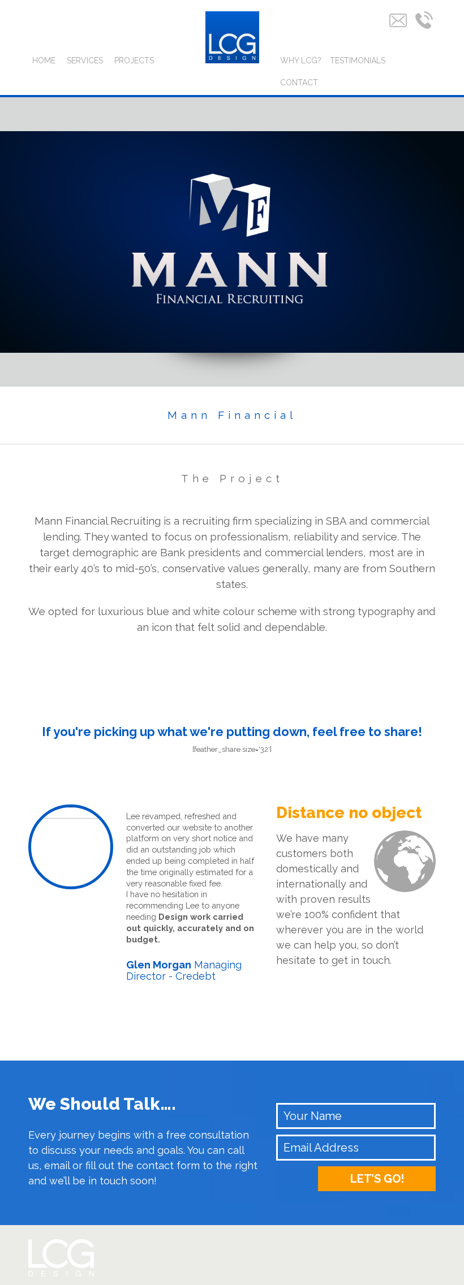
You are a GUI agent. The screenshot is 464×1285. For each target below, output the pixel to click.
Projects (134, 60)
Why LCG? (300, 60)
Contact (299, 82)
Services (85, 60)
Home (43, 60)
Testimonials (357, 60)
